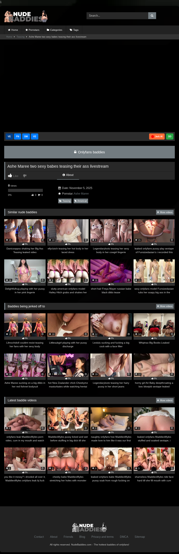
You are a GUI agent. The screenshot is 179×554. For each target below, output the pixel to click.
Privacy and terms (102, 536)
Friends (68, 536)
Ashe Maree (81, 193)
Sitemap (140, 536)
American (82, 201)
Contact (39, 536)
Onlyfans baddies (91, 152)
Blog (82, 536)
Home (14, 29)
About (69, 174)
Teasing (20, 36)
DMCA (124, 536)
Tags (75, 29)
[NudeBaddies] (40, 15)
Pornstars (34, 29)
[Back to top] (168, 544)
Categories (56, 29)
